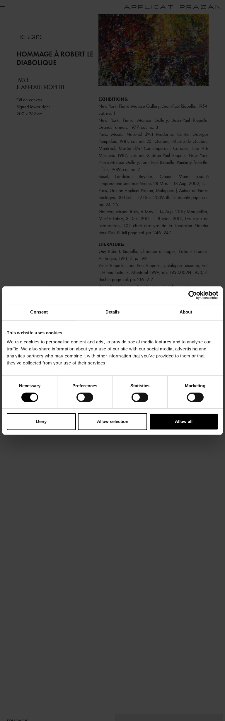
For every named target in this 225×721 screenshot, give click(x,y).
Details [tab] (112, 311)
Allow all (183, 421)
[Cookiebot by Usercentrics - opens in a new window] (192, 295)
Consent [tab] (39, 311)
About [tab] (186, 311)
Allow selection (112, 421)
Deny (41, 421)
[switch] (84, 397)
